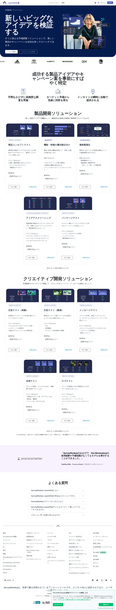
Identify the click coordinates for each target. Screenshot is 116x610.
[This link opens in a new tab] (98, 2)
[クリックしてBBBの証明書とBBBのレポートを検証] (36, 603)
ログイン (103, 3)
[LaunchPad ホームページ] (13, 2)
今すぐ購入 (14, 187)
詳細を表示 (33, 187)
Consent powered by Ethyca (104, 608)
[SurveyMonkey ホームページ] (4, 2)
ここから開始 (11, 52)
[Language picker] (95, 2)
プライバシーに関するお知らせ (67, 599)
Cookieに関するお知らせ (83, 599)
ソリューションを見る (28, 52)
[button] (58, 490)
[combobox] (9, 580)
